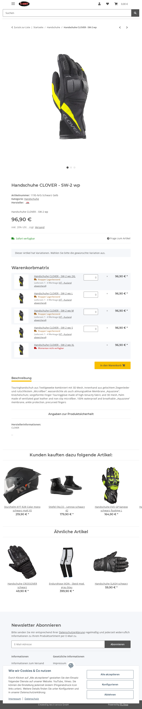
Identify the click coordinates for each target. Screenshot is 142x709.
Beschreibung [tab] (21, 378)
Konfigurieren (110, 684)
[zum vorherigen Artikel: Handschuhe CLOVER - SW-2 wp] (119, 27)
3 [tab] (74, 167)
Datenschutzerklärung (72, 632)
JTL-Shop (124, 704)
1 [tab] (67, 167)
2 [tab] (71, 167)
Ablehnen (110, 694)
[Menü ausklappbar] (13, 2)
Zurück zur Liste (22, 27)
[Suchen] (135, 13)
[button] (99, 3)
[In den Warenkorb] (14, 39)
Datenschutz (32, 698)
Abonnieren (118, 644)
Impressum (14, 698)
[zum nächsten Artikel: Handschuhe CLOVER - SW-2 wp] (127, 27)
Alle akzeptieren (110, 674)
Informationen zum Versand (27, 663)
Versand (40, 227)
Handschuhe (31, 199)
